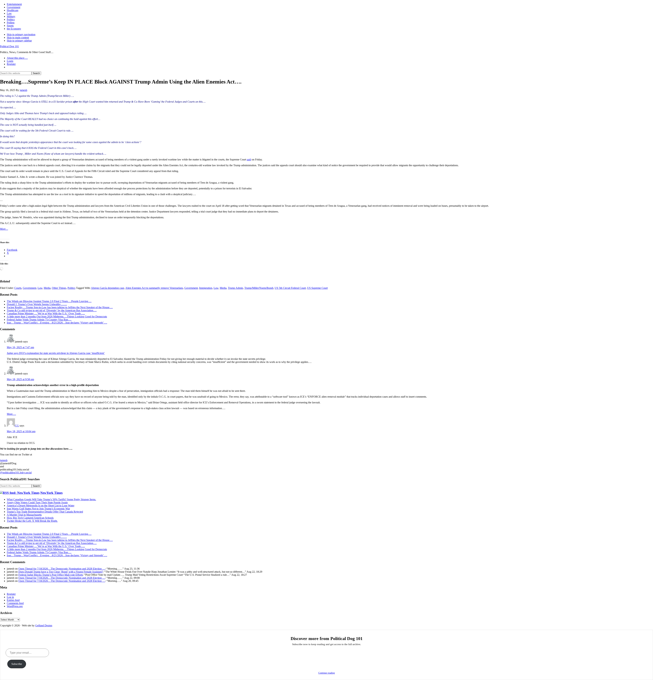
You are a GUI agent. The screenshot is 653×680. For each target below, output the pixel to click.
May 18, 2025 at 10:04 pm (21, 431)
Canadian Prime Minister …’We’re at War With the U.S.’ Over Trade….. (46, 313)
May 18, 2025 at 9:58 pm (20, 379)
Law (40, 287)
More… (4, 228)
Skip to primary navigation (21, 34)
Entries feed (13, 600)
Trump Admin (235, 287)
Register (11, 594)
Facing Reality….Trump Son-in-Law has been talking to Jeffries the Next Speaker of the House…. (60, 307)
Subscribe (16, 663)
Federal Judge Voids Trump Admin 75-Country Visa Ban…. (39, 319)
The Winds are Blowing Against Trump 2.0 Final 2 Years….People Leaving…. (49, 301)
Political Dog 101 (9, 46)
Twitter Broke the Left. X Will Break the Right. (32, 520)
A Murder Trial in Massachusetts (24, 514)
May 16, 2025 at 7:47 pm (20, 347)
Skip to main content (18, 37)
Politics (71, 287)
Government (29, 287)
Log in (10, 597)
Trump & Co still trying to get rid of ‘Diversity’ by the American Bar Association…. (52, 310)
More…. (11, 414)
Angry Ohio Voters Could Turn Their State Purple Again (37, 502)
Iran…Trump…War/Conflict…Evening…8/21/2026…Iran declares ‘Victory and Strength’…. (57, 322)
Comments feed (15, 603)
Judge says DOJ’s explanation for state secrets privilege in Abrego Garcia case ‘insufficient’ (56, 353)
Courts (17, 287)
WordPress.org (15, 606)
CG (17, 425)
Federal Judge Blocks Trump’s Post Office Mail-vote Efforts (50, 574)
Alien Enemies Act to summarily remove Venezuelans (154, 287)
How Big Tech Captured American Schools (30, 517)
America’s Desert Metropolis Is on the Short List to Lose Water (40, 505)
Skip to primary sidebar (19, 40)
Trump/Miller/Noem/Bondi (258, 287)
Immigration (205, 287)
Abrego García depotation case (107, 287)
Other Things (59, 287)
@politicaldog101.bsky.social (16, 472)
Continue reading (326, 673)
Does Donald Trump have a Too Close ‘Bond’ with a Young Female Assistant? (60, 571)
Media (47, 287)
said (249, 159)
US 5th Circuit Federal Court (290, 287)
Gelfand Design (43, 625)
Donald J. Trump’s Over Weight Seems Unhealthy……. (37, 304)
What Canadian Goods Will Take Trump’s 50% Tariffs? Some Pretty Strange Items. (51, 499)
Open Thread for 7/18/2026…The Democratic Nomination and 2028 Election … (61, 568)
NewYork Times (51, 493)
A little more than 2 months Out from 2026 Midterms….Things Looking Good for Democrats (57, 316)
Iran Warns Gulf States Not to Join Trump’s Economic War (38, 508)
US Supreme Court (317, 287)
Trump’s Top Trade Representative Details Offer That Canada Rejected (45, 511)
